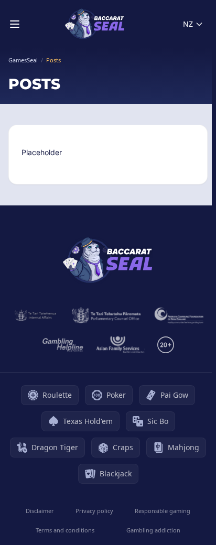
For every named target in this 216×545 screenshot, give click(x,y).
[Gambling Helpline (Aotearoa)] (63, 344)
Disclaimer (40, 511)
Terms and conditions (65, 530)
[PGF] (179, 315)
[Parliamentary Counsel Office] (106, 315)
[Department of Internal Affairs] (35, 315)
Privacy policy (94, 511)
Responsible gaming (162, 511)
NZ (188, 24)
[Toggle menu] (14, 24)
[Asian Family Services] (120, 344)
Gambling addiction (153, 530)
